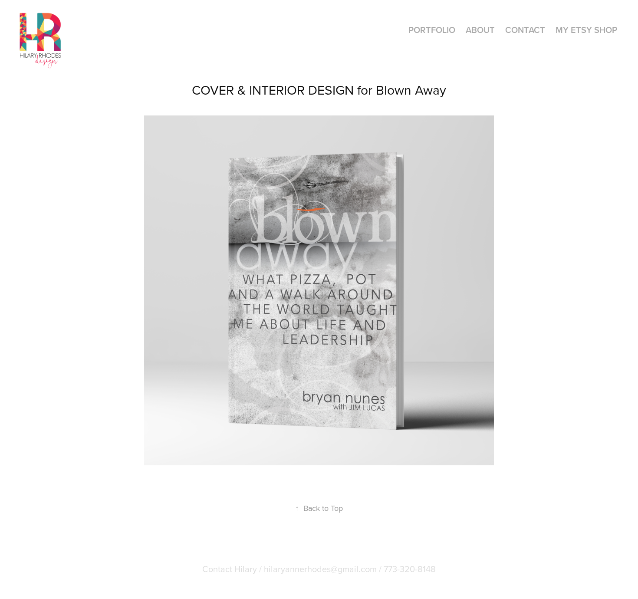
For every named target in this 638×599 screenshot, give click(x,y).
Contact (525, 29)
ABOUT (480, 29)
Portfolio (431, 29)
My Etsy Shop (586, 29)
